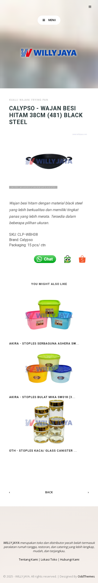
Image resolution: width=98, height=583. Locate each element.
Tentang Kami (28, 559)
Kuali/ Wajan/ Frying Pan (28, 99)
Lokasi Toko (49, 559)
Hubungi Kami (69, 559)
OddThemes (86, 576)
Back (49, 492)
